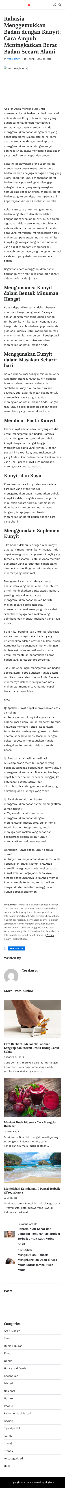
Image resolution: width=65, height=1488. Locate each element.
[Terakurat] (11, 976)
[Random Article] (54, 4)
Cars (7, 1338)
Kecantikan (11, 1376)
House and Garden (16, 1368)
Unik (7, 1466)
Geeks (8, 1361)
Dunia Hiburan (13, 1346)
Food (7, 1353)
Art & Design (12, 1331)
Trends (8, 1451)
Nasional (9, 1391)
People (8, 1406)
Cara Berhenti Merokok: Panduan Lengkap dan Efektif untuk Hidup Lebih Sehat (31, 1047)
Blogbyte (49, 1482)
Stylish (8, 1421)
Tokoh (8, 1436)
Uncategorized (13, 1458)
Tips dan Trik (16, 948)
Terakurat (13, 59)
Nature (8, 1398)
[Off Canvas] (6, 5)
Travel (8, 1443)
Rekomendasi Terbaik (18, 1413)
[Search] (59, 4)
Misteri (8, 1383)
